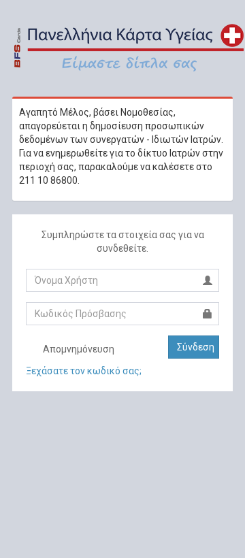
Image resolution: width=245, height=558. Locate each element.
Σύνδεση (195, 347)
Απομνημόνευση (77, 349)
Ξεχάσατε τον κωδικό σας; (84, 370)
